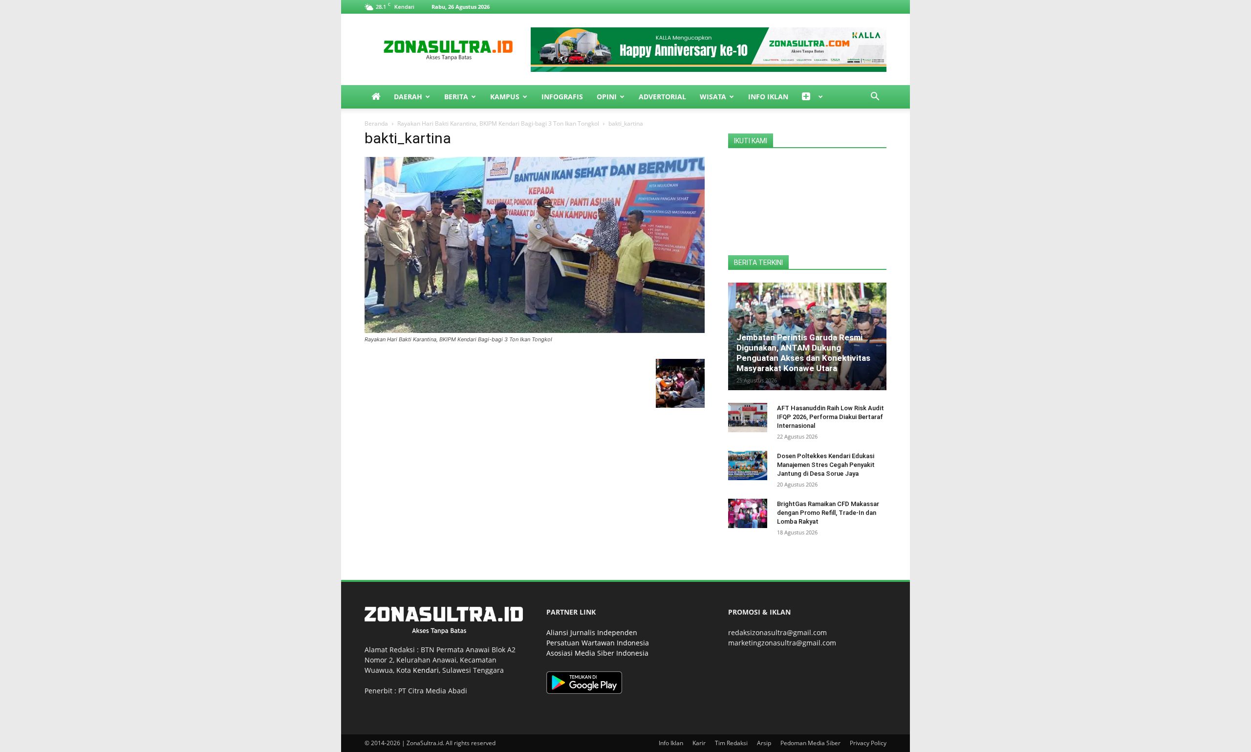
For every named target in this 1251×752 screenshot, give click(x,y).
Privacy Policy (868, 743)
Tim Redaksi (731, 743)
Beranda (376, 123)
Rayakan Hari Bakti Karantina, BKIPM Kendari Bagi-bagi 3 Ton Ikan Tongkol (498, 123)
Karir (699, 743)
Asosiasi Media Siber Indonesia (597, 653)
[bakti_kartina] (535, 330)
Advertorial (662, 96)
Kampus (504, 96)
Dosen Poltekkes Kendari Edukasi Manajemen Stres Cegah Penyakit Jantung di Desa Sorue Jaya (826, 464)
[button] (874, 97)
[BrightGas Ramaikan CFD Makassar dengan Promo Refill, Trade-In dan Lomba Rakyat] (747, 513)
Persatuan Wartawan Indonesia (597, 642)
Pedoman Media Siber (810, 743)
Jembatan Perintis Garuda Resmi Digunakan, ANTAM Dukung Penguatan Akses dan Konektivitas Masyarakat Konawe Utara (803, 352)
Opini (607, 96)
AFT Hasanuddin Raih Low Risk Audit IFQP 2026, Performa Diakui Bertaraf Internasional (830, 416)
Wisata (713, 96)
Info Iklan (768, 96)
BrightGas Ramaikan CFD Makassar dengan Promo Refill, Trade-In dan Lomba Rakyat (828, 512)
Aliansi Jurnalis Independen (591, 632)
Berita (456, 96)
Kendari (426, 670)
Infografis (562, 96)
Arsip (764, 743)
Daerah (408, 96)
